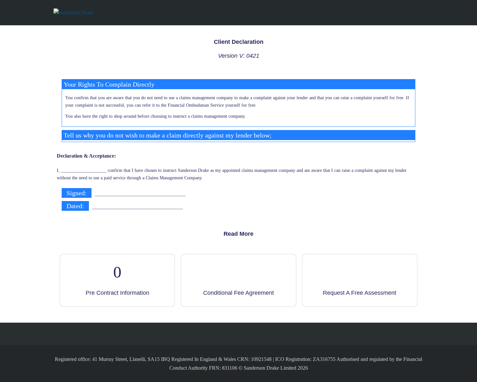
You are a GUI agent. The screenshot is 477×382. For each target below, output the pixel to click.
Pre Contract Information (117, 293)
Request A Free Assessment (359, 293)
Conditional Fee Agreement (238, 293)
